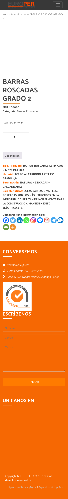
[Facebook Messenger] (40, 220)
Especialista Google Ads (51, 487)
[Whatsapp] (26, 220)
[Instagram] (33, 220)
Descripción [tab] (12, 155)
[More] (13, 227)
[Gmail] (47, 220)
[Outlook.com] (60, 220)
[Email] (6, 227)
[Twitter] (13, 220)
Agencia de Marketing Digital (22, 487)
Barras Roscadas (19, 14)
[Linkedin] (20, 220)
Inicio (5, 14)
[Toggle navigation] (58, 4)
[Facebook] (6, 220)
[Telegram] (54, 220)
